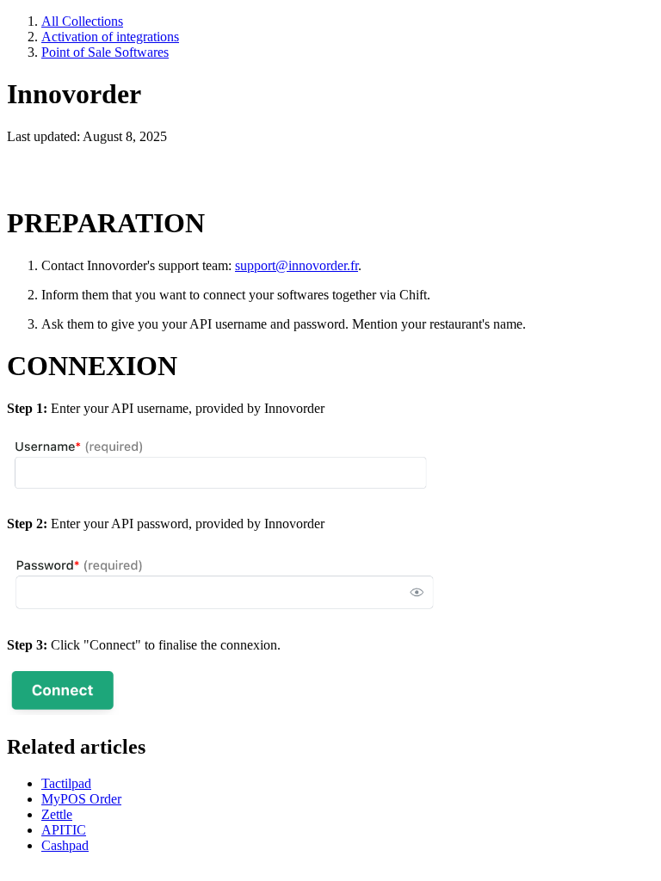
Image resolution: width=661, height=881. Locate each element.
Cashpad (65, 845)
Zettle (56, 814)
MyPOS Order (81, 799)
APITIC (63, 829)
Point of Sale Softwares (105, 52)
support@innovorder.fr (296, 265)
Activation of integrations (110, 36)
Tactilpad (66, 783)
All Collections (82, 21)
